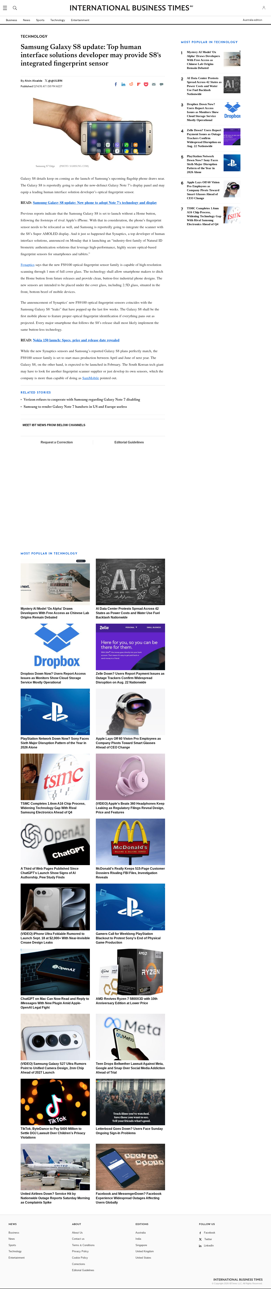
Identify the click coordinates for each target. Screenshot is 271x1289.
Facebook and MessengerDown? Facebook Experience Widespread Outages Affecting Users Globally (128, 1198)
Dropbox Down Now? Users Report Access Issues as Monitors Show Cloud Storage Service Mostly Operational (53, 678)
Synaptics (28, 264)
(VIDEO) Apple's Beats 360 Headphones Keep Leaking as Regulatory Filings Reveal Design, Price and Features (130, 808)
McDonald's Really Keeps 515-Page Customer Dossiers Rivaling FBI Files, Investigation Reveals (130, 873)
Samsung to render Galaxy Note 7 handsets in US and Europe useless (75, 407)
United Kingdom (145, 1251)
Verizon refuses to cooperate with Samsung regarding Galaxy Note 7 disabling (82, 400)
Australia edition (252, 20)
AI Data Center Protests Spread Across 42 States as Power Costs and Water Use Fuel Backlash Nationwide (128, 613)
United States (143, 1257)
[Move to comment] (161, 84)
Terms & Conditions (83, 1245)
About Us (77, 1232)
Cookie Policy (80, 1257)
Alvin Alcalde (34, 80)
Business (11, 20)
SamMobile (90, 377)
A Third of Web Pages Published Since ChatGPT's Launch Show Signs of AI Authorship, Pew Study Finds (50, 873)
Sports (40, 20)
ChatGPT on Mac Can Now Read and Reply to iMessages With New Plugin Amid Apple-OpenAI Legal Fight (55, 1003)
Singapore (141, 1245)
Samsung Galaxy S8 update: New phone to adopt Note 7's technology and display (95, 202)
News (26, 20)
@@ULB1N (55, 80)
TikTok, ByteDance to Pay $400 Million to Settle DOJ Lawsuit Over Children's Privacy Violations (53, 1133)
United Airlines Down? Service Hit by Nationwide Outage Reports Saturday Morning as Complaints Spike (55, 1198)
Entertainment (80, 20)
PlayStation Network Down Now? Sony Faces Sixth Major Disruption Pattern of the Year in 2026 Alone (55, 743)
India (138, 1238)
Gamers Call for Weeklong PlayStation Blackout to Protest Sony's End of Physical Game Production (128, 938)
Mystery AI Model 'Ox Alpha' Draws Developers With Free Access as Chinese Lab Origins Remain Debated (55, 613)
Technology (57, 20)
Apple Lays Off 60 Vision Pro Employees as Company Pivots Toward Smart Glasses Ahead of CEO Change (128, 743)
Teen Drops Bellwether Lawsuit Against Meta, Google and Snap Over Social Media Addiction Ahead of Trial (130, 1068)
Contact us (78, 1238)
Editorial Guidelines (129, 442)
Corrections (78, 1264)
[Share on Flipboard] (138, 84)
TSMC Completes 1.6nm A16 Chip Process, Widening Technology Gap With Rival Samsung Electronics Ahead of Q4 (53, 808)
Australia (141, 1232)
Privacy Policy (80, 1251)
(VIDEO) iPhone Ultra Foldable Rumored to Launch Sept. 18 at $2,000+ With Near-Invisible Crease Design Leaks (55, 938)
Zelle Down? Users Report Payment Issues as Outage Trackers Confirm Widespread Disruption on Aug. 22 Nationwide (130, 678)
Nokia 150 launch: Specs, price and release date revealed (76, 340)
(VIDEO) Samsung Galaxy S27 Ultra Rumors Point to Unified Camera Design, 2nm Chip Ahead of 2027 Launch (53, 1068)
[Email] (153, 84)
